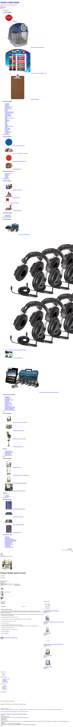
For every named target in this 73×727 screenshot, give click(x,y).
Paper (6, 123)
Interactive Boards (8, 402)
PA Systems (7, 400)
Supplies (6, 130)
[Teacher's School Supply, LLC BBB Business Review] (36, 705)
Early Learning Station (48, 666)
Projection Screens (8, 405)
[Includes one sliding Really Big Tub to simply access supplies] (2, 594)
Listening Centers (8, 397)
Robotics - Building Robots (10, 408)
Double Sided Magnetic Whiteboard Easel (51, 610)
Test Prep (6, 133)
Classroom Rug (5, 497)
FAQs (4, 674)
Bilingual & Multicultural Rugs (10, 539)
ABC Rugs (7, 536)
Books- (6, 110)
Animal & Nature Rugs (9, 538)
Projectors (7, 404)
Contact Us (5, 686)
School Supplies (6, 10)
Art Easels (7, 495)
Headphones (7, 396)
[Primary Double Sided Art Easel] (36, 564)
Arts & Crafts (7, 107)
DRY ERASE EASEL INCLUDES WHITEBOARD (53, 644)
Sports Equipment (8, 173)
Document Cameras (8, 403)
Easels (4, 456)
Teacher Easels (7, 496)
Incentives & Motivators (9, 117)
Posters (6, 124)
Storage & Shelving (8, 455)
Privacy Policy (5, 681)
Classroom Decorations (9, 111)
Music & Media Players (9, 399)
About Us (4, 685)
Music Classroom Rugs (9, 547)
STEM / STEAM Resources (10, 410)
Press (4, 687)
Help (4, 673)
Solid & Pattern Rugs (9, 541)
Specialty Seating (8, 216)
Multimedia (7, 121)
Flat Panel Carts (8, 454)
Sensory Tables (7, 215)
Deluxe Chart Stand (47, 633)
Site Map (4, 679)
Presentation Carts (8, 453)
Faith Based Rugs (8, 542)
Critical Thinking (8, 114)
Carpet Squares (7, 546)
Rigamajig (7, 105)
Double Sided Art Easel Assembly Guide (10, 637)
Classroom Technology (9, 112)
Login (1, 7)
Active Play (7, 103)
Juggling (6, 176)
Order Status (5, 680)
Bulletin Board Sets (8, 108)
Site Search (70, 549)
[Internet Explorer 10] (16, 712)
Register (4, 7)
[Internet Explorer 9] (23, 712)
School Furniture (6, 178)
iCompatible (7, 398)
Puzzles (6, 125)
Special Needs (7, 129)
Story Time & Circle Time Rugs (10, 540)
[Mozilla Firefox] (9, 712)
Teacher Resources (8, 132)
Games (6, 116)
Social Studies (7, 128)
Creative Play (7, 113)
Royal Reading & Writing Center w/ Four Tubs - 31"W (54, 621)
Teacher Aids (7, 131)
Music (6, 122)
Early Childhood (8, 115)
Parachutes (7, 177)
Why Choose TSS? (6, 678)
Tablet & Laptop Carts (9, 452)
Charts (6, 109)
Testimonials (5, 688)
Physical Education (6, 134)
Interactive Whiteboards (9, 409)
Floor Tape (7, 175)
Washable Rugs (8, 545)
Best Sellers (7, 104)
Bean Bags (7, 174)
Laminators (7, 401)
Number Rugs (7, 537)
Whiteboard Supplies (9, 106)
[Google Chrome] (4, 712)
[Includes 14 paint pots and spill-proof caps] (2, 597)
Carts (4, 411)
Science (6, 127)
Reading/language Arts (9, 126)
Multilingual (7, 120)
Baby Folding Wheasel (48, 655)
